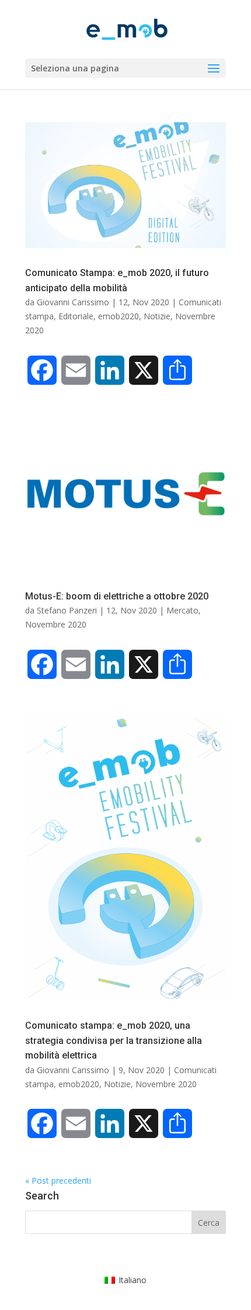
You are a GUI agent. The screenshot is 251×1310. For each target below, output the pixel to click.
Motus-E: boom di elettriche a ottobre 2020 (116, 596)
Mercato (182, 610)
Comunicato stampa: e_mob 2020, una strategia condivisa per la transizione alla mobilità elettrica (113, 1040)
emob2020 (118, 316)
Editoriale (75, 316)
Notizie (157, 316)
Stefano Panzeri (67, 610)
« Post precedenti (58, 1180)
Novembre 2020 (55, 624)
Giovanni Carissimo (73, 302)
